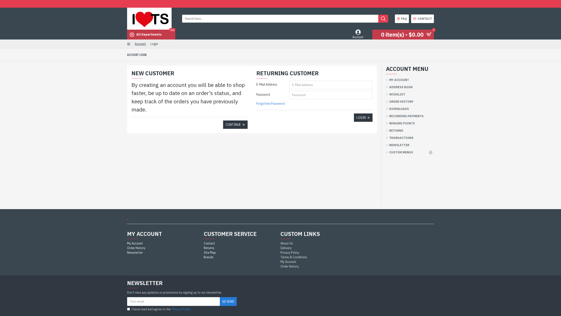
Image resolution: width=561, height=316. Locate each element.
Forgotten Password (270, 104)
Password (263, 95)
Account (140, 44)
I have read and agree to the (161, 309)
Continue (233, 125)
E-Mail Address (266, 84)
